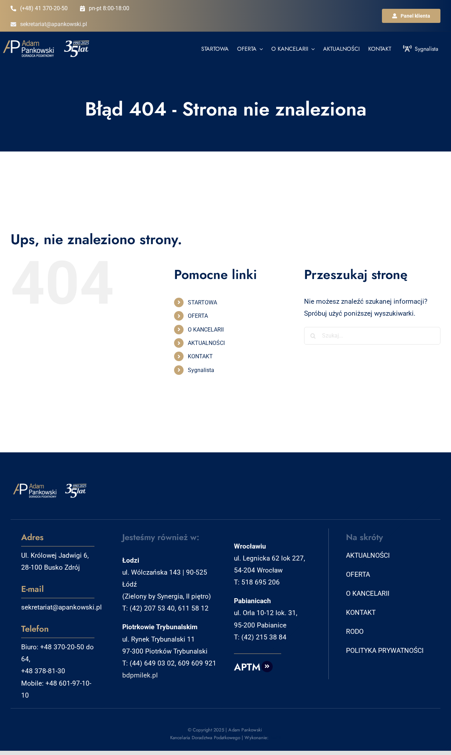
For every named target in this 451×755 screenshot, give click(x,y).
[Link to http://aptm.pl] (267, 666)
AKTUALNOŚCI (206, 343)
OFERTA (198, 315)
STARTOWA (202, 302)
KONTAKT (200, 356)
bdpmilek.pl (140, 675)
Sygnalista (201, 370)
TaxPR (275, 737)
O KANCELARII (206, 329)
